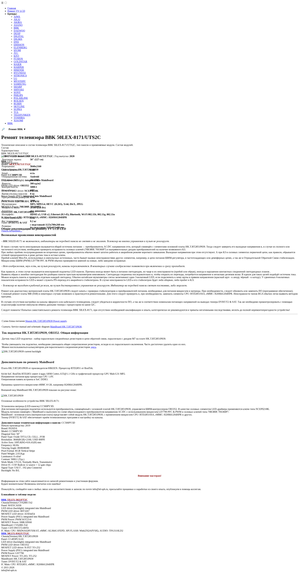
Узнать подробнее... (11, 230)
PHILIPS (18, 95)
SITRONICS (20, 75)
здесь (93, 347)
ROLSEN (19, 101)
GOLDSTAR (20, 61)
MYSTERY (20, 81)
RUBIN (18, 103)
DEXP (17, 33)
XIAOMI (18, 120)
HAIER (17, 64)
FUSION (18, 58)
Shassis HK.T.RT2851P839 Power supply (46, 321)
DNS (16, 42)
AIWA (17, 16)
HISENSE (19, 70)
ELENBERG (20, 47)
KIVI (16, 56)
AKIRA (18, 22)
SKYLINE (19, 106)
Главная (11, 8)
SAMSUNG (20, 84)
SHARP (18, 86)
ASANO (18, 25)
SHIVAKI (19, 89)
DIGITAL (19, 36)
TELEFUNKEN (22, 115)
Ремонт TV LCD (16, 11)
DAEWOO (19, 30)
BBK (16, 28)
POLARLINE (21, 98)
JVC (16, 53)
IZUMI (17, 50)
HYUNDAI (20, 72)
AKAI (17, 19)
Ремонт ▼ (17, 129)
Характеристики (10, 150)
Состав (5, 147)
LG (15, 78)
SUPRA (18, 109)
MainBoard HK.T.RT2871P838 (66, 326)
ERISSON (19, 44)
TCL (16, 112)
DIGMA (18, 39)
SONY (17, 92)
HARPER (19, 67)
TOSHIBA (19, 117)
